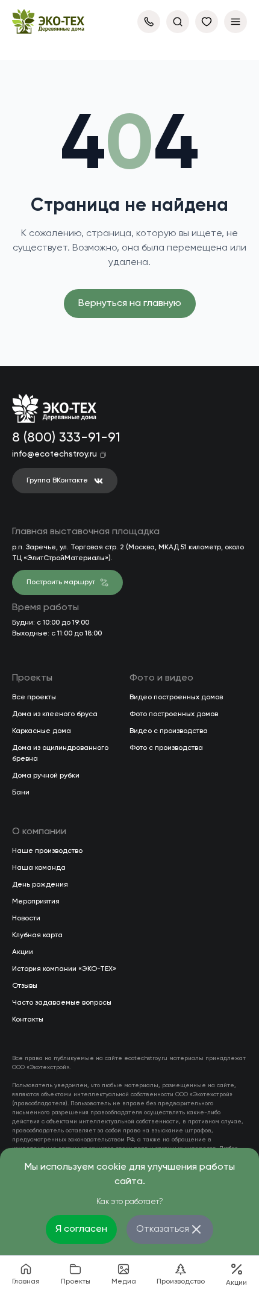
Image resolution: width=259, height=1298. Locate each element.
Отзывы (24, 986)
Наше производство (47, 851)
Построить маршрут (61, 582)
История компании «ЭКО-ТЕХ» (64, 969)
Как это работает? (129, 1202)
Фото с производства (166, 748)
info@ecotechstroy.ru (54, 454)
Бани (21, 792)
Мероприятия (36, 901)
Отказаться (162, 1229)
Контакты (27, 1019)
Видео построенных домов (176, 697)
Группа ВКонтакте (57, 480)
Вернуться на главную (129, 303)
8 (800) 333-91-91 (64, 438)
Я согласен (81, 1229)
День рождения (40, 884)
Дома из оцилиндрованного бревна (60, 753)
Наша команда (39, 868)
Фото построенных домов (174, 714)
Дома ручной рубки (46, 775)
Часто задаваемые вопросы (61, 1002)
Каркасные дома (41, 731)
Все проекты (34, 697)
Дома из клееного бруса (55, 714)
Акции (22, 952)
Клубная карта (37, 935)
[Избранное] (206, 21)
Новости (26, 918)
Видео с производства (169, 731)
